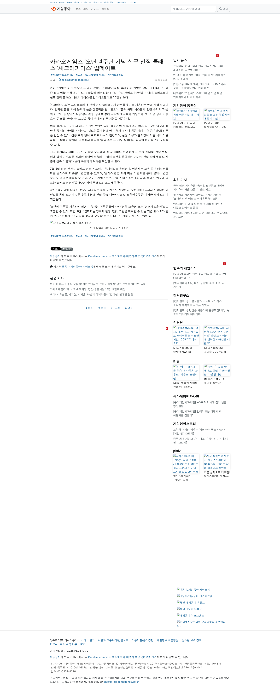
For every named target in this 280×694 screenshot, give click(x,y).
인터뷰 (178, 322)
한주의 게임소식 (185, 268)
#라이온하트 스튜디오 (62, 74)
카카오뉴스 (132, 2)
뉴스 (78, 8)
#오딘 (79, 74)
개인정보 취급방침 (167, 640)
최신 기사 (180, 180)
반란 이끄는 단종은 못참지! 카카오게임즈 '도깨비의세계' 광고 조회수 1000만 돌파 (98, 284)
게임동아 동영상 (185, 105)
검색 (225, 8)
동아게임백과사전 (186, 396)
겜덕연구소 (181, 295)
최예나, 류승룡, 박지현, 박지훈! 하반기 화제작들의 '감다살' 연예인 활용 (91, 294)
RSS (82, 644)
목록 (117, 308)
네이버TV (78, 2)
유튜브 (69, 2)
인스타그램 (97, 2)
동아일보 (53, 2)
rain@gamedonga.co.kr (76, 79)
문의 (92, 640)
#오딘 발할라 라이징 (95, 74)
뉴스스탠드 (121, 2)
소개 (83, 640)
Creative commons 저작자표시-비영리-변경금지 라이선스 (122, 256)
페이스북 (87, 2)
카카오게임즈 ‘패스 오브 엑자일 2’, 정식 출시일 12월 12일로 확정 (87, 289)
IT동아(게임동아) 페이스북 (77, 266)
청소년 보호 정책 (192, 640)
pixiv (177, 451)
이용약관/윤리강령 (142, 640)
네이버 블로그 (109, 2)
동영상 (105, 8)
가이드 (95, 8)
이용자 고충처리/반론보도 (113, 640)
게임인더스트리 (184, 424)
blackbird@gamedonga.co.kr (121, 681)
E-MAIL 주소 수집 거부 (63, 644)
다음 (128, 308)
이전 (90, 308)
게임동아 (55, 256)
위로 (103, 308)
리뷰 (85, 8)
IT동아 (61, 2)
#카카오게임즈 (115, 74)
